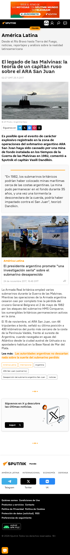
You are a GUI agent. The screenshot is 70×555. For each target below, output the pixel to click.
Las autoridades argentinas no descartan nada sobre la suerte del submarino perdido (35, 355)
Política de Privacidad (13, 509)
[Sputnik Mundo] (10, 24)
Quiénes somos (10, 500)
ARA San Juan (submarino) (15, 371)
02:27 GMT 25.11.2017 (13, 77)
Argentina (39, 365)
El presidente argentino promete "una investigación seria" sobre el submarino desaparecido (34, 270)
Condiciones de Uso (29, 500)
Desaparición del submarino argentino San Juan (24, 377)
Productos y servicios (13, 504)
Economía (49, 472)
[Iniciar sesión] (52, 23)
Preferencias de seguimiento (17, 517)
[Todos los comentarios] (5, 550)
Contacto (29, 504)
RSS (37, 513)
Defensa (63, 472)
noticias (52, 377)
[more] (64, 281)
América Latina (14, 261)
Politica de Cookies (35, 509)
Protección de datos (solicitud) (18, 513)
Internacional (25, 365)
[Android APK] (11, 527)
